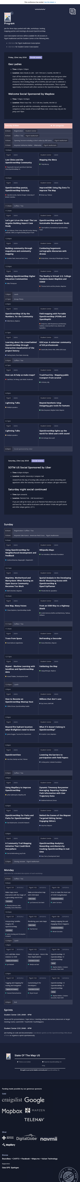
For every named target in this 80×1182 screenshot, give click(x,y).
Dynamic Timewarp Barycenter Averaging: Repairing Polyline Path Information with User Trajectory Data (53, 791)
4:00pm (8, 778)
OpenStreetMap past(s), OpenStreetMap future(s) (17, 189)
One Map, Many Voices (15, 605)
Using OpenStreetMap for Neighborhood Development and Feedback (20, 553)
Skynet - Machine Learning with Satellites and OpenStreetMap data (20, 669)
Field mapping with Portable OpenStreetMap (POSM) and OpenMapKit (52, 316)
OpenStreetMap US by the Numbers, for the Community (19, 315)
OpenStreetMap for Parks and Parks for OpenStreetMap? (19, 816)
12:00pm (8, 238)
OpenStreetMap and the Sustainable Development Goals (54, 221)
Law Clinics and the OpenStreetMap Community (18, 161)
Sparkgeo (15, 1168)
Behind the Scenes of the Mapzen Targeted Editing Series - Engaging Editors (55, 818)
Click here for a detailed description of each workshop (23, 873)
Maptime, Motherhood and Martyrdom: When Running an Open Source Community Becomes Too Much (19, 582)
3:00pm (8, 745)
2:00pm (8, 689)
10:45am (8, 596)
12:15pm (8, 657)
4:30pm (8, 806)
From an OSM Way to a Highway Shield (54, 607)
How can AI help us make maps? (20, 375)
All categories (58, 126)
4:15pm (8, 365)
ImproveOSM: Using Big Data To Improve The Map (54, 189)
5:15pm (8, 421)
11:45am (8, 629)
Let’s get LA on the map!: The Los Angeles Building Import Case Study (21, 223)
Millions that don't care (50, 699)
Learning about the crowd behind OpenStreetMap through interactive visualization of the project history (21, 346)
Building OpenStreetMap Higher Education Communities (20, 277)
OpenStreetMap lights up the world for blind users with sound (54, 432)
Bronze (5, 1155)
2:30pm (8, 717)
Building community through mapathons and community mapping (18, 251)
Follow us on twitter (25, 1062)
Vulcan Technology (50, 1159)
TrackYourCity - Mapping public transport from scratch (54, 376)
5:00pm (8, 833)
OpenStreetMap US (53, 1070)
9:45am (8, 540)
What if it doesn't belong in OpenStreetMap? (52, 728)
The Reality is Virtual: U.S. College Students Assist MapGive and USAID (55, 279)
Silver (4, 1132)
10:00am (8, 150)
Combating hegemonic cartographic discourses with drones (52, 251)
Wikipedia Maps (46, 550)
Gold (4, 1094)
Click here (11, 43)
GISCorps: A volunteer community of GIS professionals (55, 343)
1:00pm (8, 945)
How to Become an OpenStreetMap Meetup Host (19, 700)
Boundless (6, 1159)
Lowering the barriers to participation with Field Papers (53, 756)
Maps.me (36, 1159)
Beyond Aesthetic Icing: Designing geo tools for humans (54, 404)
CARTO (16, 1159)
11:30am (8, 211)
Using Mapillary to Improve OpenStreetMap (18, 789)
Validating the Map (48, 666)
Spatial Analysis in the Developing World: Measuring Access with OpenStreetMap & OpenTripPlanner (55, 582)
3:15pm (8, 332)
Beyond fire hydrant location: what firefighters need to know (20, 728)
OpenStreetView (13, 754)
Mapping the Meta (48, 159)
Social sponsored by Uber (23, 449)
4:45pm (8, 393)
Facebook (26, 1159)
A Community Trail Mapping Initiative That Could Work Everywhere (18, 846)
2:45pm (8, 304)
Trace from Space (13, 638)
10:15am (8, 568)
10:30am (8, 178)
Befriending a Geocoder (50, 638)
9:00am (8, 883)
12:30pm (8, 266)
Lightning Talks (12, 403)
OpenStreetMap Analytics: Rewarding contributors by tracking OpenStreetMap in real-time (54, 847)
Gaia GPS (6, 1168)
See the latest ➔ (50, 2)
